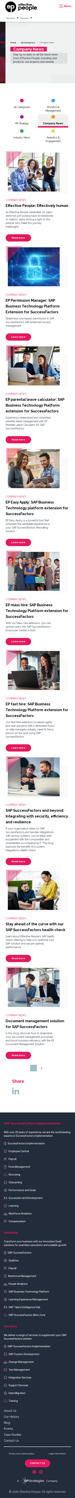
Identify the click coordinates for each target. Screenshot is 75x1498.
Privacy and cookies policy (21, 1453)
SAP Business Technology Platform (29, 1291)
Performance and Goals (22, 1190)
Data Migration (17, 1393)
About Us (10, 1410)
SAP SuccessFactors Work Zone (27, 1315)
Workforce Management (53, 109)
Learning (14, 1205)
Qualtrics (14, 1260)
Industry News (21, 137)
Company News (53, 123)
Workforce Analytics (20, 1213)
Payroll (12, 1159)
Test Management (19, 1369)
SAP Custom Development (24, 1354)
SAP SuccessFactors (19, 1252)
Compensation (17, 1221)
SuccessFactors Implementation (26, 1143)
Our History (11, 1416)
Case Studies (12, 1434)
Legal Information (57, 1453)
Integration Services (20, 1377)
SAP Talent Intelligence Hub (24, 1307)
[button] (64, 6)
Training (13, 1400)
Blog (7, 1422)
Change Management (21, 1361)
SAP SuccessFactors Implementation (29, 1346)
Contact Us (11, 1440)
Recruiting (14, 1174)
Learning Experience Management (28, 1299)
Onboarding (15, 1182)
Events (8, 1428)
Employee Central (19, 1151)
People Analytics (18, 1283)
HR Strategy (22, 123)
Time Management (19, 1166)
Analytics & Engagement (53, 139)
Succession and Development (26, 1198)
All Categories (22, 107)
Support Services (18, 1385)
